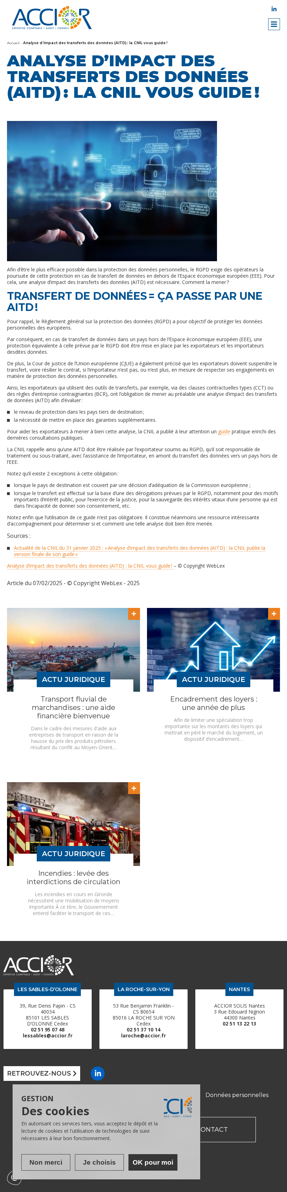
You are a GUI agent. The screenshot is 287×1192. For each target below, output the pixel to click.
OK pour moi (153, 1162)
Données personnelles (236, 1095)
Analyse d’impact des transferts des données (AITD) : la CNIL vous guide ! (90, 565)
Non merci (45, 1162)
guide (224, 431)
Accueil (13, 43)
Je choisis (99, 1162)
